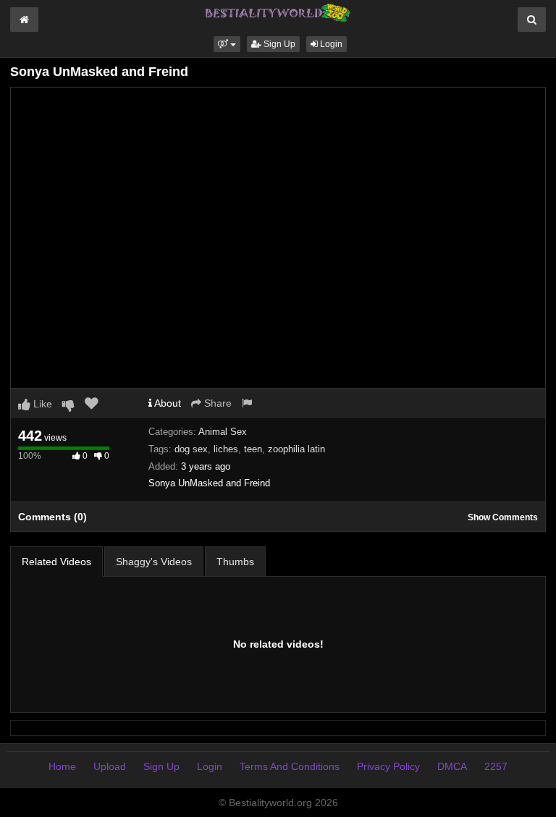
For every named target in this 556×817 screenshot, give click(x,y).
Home (62, 766)
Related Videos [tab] (56, 561)
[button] (227, 44)
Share (216, 403)
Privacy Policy (388, 766)
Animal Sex (222, 431)
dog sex (191, 449)
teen (253, 449)
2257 (495, 766)
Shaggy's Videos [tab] (154, 561)
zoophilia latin (296, 449)
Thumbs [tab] (235, 561)
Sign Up (278, 44)
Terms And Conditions (290, 766)
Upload (109, 766)
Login (330, 44)
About (166, 403)
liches (226, 449)
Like (41, 404)
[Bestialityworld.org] (278, 11)
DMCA (452, 766)
